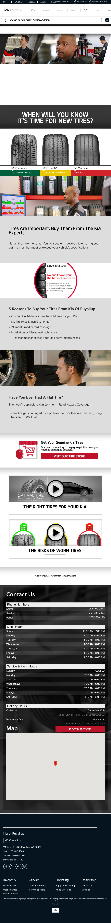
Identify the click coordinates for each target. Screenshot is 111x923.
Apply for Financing (65, 885)
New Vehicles (9, 885)
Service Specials (37, 890)
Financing (62, 880)
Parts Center (28, 71)
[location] (51, 2)
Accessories (81, 71)
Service (34, 880)
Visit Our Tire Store (55, 450)
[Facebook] (6, 866)
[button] (55, 764)
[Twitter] (12, 866)
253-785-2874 (97, 613)
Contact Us (15, 840)
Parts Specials (28, 95)
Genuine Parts (81, 83)
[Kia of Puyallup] (11, 10)
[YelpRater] (18, 866)
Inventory (9, 880)
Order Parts (28, 83)
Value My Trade (63, 890)
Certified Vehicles (12, 894)
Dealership (89, 880)
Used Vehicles (10, 890)
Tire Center (81, 95)
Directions (86, 890)
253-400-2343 (97, 608)
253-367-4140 (97, 617)
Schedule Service (37, 885)
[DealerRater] (24, 866)
